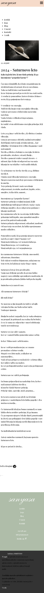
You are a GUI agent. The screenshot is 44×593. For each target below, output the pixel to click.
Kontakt (7, 32)
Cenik (6, 35)
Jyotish (7, 19)
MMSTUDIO (18, 554)
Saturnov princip (8, 201)
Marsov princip (21, 387)
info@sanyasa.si (22, 535)
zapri (5, 557)
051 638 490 (22, 531)
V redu (4, 588)
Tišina (9, 341)
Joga (6, 23)
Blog (6, 26)
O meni (7, 29)
